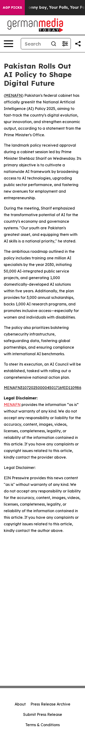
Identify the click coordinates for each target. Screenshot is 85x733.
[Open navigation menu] (8, 43)
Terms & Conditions (42, 724)
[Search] (53, 43)
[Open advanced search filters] (65, 43)
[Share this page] (78, 43)
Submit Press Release (42, 714)
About (20, 704)
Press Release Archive (50, 704)
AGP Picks (12, 7)
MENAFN (13, 95)
